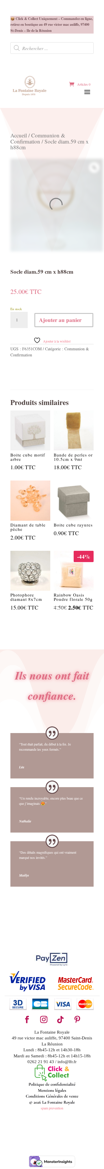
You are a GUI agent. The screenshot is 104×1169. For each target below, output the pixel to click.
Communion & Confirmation (37, 138)
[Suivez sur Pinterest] (77, 1019)
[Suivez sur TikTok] (60, 1019)
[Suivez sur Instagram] (43, 1019)
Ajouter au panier (60, 320)
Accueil (18, 135)
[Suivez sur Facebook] (27, 1019)
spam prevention (52, 1108)
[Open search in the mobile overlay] (52, 48)
